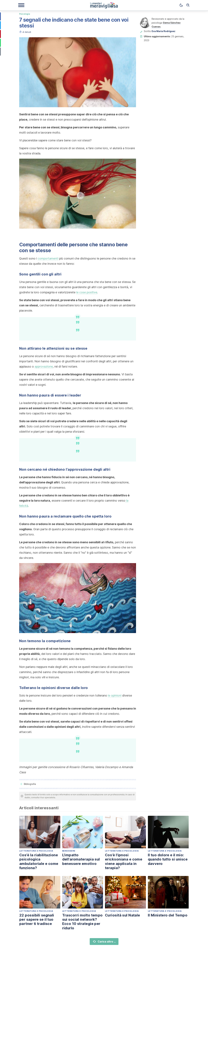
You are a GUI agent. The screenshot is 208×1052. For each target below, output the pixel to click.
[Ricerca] (188, 5)
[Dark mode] (181, 5)
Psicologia (24, 14)
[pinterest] (131, 41)
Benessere (69, 851)
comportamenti (48, 258)
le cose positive (86, 292)
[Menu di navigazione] (21, 5)
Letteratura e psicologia (36, 851)
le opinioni (114, 695)
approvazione (44, 366)
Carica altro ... (107, 941)
